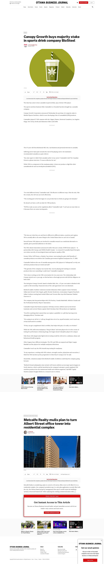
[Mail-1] (76, 550)
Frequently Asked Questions (63, 552)
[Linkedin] (46, 92)
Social (22, 385)
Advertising (42, 550)
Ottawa (25, 32)
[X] (43, 92)
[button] (92, 7)
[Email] (37, 92)
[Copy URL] (33, 92)
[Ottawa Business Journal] (52, 2)
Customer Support (61, 553)
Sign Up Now (90, 560)
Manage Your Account (62, 550)
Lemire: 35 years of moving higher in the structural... (42, 388)
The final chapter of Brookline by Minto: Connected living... (58, 388)
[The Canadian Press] (26, 45)
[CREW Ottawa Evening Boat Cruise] (28, 380)
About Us (42, 549)
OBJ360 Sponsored (40, 385)
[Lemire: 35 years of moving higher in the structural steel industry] (44, 380)
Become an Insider (61, 549)
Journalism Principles (44, 553)
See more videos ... (74, 387)
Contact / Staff (43, 552)
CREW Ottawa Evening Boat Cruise (27, 387)
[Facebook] (40, 92)
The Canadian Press (33, 44)
